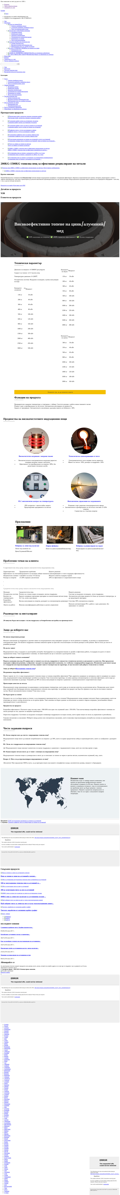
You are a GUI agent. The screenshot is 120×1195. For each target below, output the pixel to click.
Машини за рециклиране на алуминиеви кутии (16, 955)
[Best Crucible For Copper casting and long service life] (22, 900)
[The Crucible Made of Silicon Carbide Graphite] (16, 907)
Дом (5, 67)
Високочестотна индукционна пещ (14, 72)
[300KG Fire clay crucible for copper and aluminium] (15, 886)
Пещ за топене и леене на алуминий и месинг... (18, 876)
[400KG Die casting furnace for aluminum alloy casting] (21, 893)
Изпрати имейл (5, 972)
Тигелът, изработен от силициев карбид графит (19, 910)
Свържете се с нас (9, 7)
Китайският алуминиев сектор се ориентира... (15, 934)
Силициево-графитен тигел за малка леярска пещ (22, 136)
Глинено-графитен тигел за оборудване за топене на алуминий (27, 822)
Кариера (6, 4)
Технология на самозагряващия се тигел (84, 456)
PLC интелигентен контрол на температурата (35, 501)
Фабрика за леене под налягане (27, 546)
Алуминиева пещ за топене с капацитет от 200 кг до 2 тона (25, 154)
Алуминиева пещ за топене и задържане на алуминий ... (24, 159)
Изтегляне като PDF (19, 185)
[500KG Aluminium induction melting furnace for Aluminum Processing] (23, 879)
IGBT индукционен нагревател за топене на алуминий (24, 820)
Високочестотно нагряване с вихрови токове (36, 456)
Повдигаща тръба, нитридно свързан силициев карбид (24, 118)
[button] (60, 392)
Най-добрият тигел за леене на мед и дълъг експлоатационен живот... (27, 903)
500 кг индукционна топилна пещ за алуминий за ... (21, 883)
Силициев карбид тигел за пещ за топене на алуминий (24, 127)
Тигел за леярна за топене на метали (19, 145)
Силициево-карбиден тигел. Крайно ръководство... (17, 927)
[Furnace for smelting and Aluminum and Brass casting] (15, 872)
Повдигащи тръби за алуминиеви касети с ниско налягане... (20, 948)
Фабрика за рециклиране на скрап (89, 546)
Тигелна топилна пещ (10, 70)
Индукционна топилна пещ (25, 668)
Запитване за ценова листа (9, 967)
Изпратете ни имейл (7, 185)
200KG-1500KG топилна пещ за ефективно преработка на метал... (27, 150)
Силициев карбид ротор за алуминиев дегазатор (22, 122)
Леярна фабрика (52, 546)
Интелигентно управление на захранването (84, 501)
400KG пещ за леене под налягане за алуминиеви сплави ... (23, 897)
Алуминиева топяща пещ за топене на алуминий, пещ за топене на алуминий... (31, 141)
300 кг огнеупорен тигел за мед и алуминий (17, 890)
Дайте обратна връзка (10, 6)
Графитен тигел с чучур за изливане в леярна (21, 131)
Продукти (7, 68)
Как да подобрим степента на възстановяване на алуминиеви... (21, 941)
